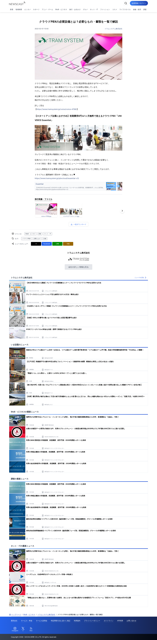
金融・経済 (137, 9)
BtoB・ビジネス (61, 9)
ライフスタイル (125, 9)
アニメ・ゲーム (47, 9)
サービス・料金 (26, 621)
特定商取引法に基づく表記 (60, 621)
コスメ (114, 9)
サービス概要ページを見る (140, 635)
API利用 (120, 621)
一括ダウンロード (79, 224)
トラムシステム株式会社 (113, 29)
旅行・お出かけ (75, 9)
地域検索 (19, 9)
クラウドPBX (26, 238)
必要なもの (37, 238)
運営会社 (14, 621)
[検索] (125, 3)
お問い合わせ (131, 621)
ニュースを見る (139, 277)
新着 (11, 9)
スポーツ (36, 9)
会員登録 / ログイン (139, 3)
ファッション (105, 9)
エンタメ (27, 9)
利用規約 (77, 621)
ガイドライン (108, 621)
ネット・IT (94, 9)
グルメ (85, 9)
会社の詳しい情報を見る (78, 267)
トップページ (16, 614)
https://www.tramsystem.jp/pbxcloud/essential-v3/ (57, 178)
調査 (145, 9)
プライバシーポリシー (92, 621)
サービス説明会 (41, 621)
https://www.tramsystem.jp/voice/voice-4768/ (57, 109)
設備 (44, 238)
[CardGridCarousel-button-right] (122, 210)
